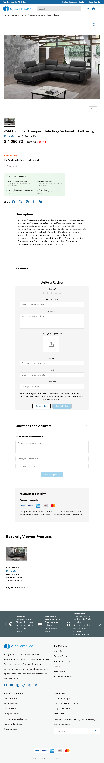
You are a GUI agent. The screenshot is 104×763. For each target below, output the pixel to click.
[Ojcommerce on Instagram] (18, 683)
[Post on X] (34, 201)
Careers (58, 666)
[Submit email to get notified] (32, 166)
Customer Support (62, 698)
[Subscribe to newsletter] (95, 731)
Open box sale (95, 2)
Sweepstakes (10, 729)
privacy (56, 399)
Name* (52, 358)
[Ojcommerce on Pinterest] (30, 683)
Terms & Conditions (13, 724)
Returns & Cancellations (15, 719)
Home (7, 15)
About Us (58, 651)
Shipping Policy (11, 713)
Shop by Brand (11, 703)
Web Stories (60, 671)
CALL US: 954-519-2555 (66, 703)
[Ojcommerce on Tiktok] (24, 683)
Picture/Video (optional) (52, 333)
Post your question (52, 474)
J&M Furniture (9, 136)
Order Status (10, 708)
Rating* (52, 289)
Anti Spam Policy (62, 661)
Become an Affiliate (63, 676)
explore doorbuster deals (73, 2)
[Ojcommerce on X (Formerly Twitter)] (36, 683)
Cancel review (41, 406)
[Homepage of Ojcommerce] (18, 9)
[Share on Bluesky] (41, 201)
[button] (43, 292)
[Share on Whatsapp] (20, 201)
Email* (52, 370)
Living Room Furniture (19, 15)
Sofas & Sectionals (36, 15)
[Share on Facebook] (13, 201)
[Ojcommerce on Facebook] (6, 683)
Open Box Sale (11, 698)
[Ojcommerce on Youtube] (12, 683)
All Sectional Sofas (52, 15)
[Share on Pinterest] (27, 201)
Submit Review (62, 406)
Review (51, 311)
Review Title (52, 299)
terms (46, 399)
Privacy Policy (60, 656)
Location (52, 381)
